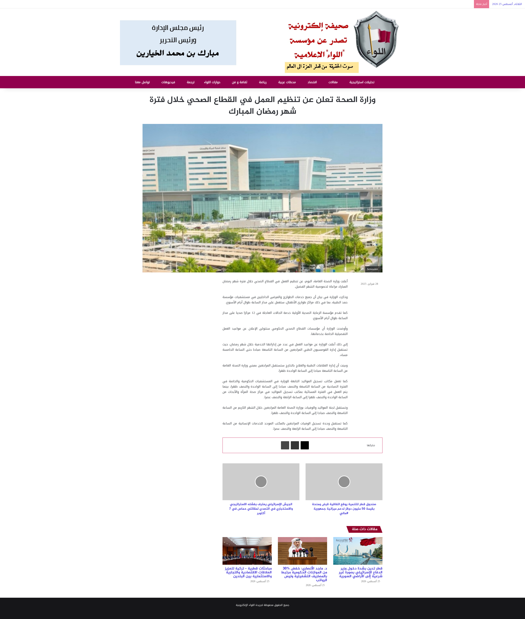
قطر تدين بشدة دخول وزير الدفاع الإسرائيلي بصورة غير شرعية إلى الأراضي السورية (360, 572)
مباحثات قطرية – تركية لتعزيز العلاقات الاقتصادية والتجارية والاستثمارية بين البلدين (248, 572)
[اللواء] (262, 42)
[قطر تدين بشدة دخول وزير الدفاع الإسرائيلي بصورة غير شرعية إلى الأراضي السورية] (357, 551)
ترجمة (191, 82)
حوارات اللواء (212, 82)
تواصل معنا (143, 82)
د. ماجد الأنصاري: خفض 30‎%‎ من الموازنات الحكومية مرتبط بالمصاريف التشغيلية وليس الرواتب (304, 574)
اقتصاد (313, 82)
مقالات (334, 82)
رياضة (263, 82)
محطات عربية (287, 82)
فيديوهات (168, 82)
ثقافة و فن (240, 82)
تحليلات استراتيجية (362, 82)
